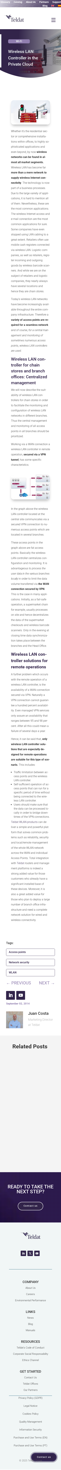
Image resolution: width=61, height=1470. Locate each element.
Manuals (30, 1330)
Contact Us (30, 1377)
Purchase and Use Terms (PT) (30, 1445)
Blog (45, 6)
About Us (31, 2)
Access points (17, 952)
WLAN (12, 972)
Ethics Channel (30, 1360)
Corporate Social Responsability (30, 1353)
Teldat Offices (30, 1383)
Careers (30, 1294)
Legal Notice (30, 1405)
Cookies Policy (30, 1413)
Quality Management (30, 1421)
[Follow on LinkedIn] (10, 995)
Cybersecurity (31, 1116)
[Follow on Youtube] (20, 995)
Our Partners (31, 1390)
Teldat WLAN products (24, 822)
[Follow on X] (30, 1253)
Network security (19, 962)
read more (30, 1149)
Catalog (18, 2)
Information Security (30, 1429)
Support (56, 2)
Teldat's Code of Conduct (30, 1347)
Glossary (5, 2)
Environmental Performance (30, 1300)
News (30, 1317)
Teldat (20, 863)
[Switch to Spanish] (59, 6)
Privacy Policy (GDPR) (30, 1397)
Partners (44, 2)
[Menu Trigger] (53, 20)
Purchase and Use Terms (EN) (30, 1437)
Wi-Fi (19, 41)
